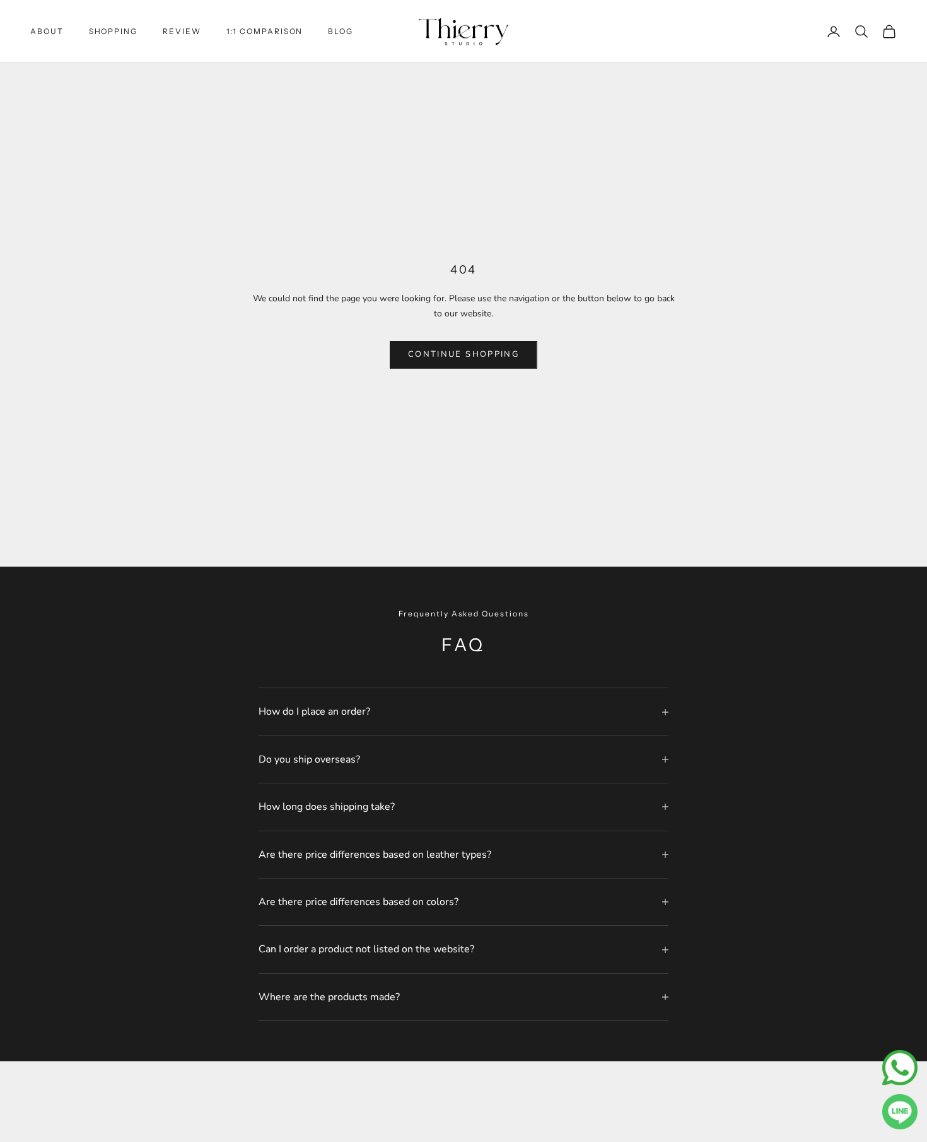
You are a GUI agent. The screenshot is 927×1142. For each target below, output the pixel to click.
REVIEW (182, 31)
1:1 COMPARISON (264, 31)
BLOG (340, 31)
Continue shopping (463, 354)
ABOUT (47, 31)
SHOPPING (113, 31)
